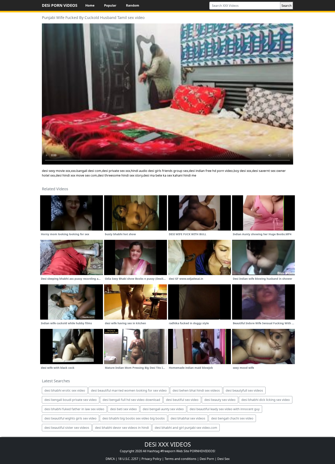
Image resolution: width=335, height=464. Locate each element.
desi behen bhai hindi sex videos (196, 390)
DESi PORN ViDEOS (59, 5)
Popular (110, 5)
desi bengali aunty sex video (163, 409)
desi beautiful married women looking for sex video (129, 390)
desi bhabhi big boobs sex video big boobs (133, 418)
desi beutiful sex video (182, 400)
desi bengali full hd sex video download (131, 400)
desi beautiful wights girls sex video (70, 418)
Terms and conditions (180, 459)
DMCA (110, 459)
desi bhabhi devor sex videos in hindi (122, 427)
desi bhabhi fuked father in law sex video (74, 409)
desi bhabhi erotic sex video (64, 390)
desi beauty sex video (220, 400)
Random (132, 5)
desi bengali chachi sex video (232, 418)
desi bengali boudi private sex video (70, 400)
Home (89, 5)
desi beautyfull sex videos (244, 390)
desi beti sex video (123, 409)
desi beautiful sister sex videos (66, 427)
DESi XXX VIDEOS (167, 444)
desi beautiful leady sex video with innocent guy (225, 409)
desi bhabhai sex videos (188, 418)
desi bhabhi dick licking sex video (265, 400)
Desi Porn (207, 459)
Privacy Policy (151, 459)
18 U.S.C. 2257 (128, 459)
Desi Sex (223, 459)
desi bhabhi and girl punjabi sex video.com (186, 427)
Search (286, 5)
